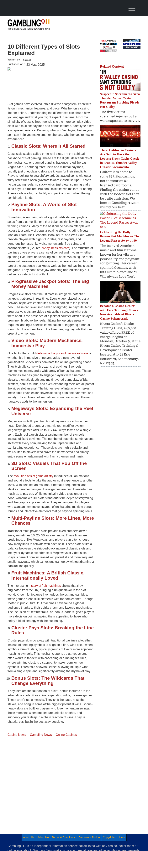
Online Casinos (66, 734)
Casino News (17, 734)
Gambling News (41, 734)
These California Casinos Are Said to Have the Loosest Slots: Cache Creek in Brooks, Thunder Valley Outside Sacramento (119, 158)
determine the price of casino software (62, 353)
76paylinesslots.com (55, 248)
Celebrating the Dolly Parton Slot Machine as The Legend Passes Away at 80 (119, 236)
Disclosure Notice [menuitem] (89, 837)
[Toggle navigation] (132, 8)
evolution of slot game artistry (33, 476)
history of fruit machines (45, 585)
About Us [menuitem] (28, 837)
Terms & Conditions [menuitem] (64, 837)
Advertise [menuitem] (43, 837)
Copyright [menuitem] (109, 837)
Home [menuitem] (121, 837)
